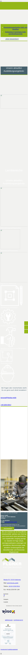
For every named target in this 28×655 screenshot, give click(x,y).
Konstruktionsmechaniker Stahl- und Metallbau (15, 28)
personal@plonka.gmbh (8, 397)
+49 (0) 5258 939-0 (14, 586)
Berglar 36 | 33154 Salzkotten (12, 579)
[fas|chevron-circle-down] (14, 116)
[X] (4, 595)
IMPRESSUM (8, 620)
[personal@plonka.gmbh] (14, 395)
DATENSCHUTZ (18, 620)
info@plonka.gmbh (12, 583)
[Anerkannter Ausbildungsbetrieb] (14, 635)
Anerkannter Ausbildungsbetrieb (9, 649)
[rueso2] (8, 614)
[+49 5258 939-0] (14, 401)
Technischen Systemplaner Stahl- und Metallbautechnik (15, 33)
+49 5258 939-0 (6, 405)
